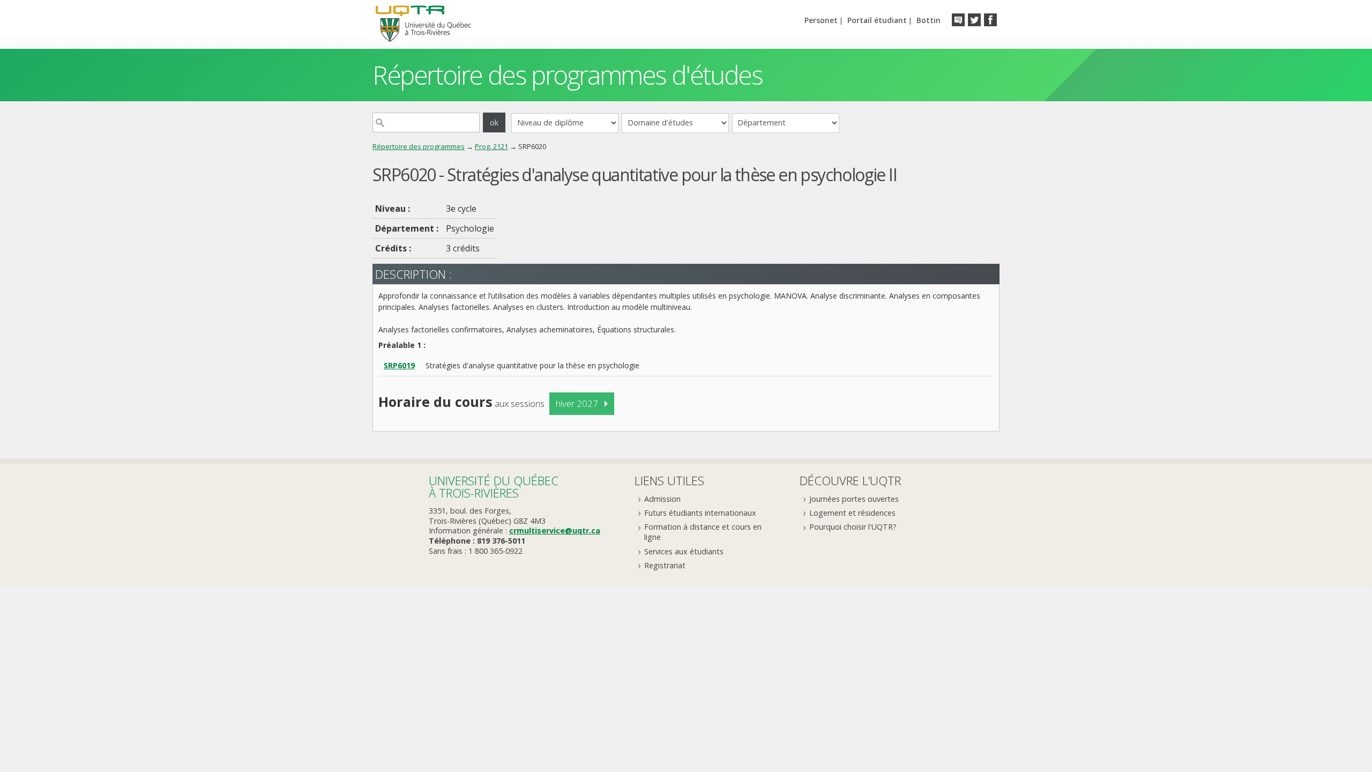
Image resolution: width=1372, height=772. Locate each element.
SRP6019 (399, 365)
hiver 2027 (577, 403)
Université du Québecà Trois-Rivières (493, 486)
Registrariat (664, 565)
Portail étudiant (877, 20)
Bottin (928, 20)
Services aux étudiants (684, 551)
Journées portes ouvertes (854, 499)
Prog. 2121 (491, 146)
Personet (821, 20)
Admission (662, 499)
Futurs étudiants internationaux (700, 513)
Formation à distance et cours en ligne (703, 532)
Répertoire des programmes (418, 146)
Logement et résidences (852, 513)
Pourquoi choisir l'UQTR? (853, 527)
